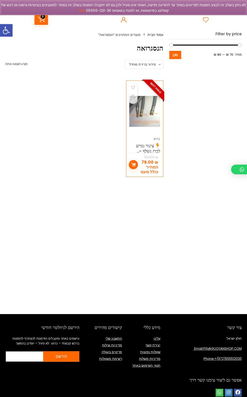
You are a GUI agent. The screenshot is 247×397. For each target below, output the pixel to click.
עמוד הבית (155, 34)
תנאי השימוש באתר (146, 365)
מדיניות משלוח (149, 358)
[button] (6, 30)
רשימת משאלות (110, 358)
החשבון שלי (113, 338)
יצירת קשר (152, 345)
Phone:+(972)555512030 (223, 359)
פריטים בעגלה (112, 352)
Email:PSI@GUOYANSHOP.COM (217, 348)
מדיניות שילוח (112, 345)
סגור (81, 10)
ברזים (157, 139)
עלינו (157, 338)
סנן (175, 55)
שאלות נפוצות (150, 352)
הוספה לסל (133, 164)
